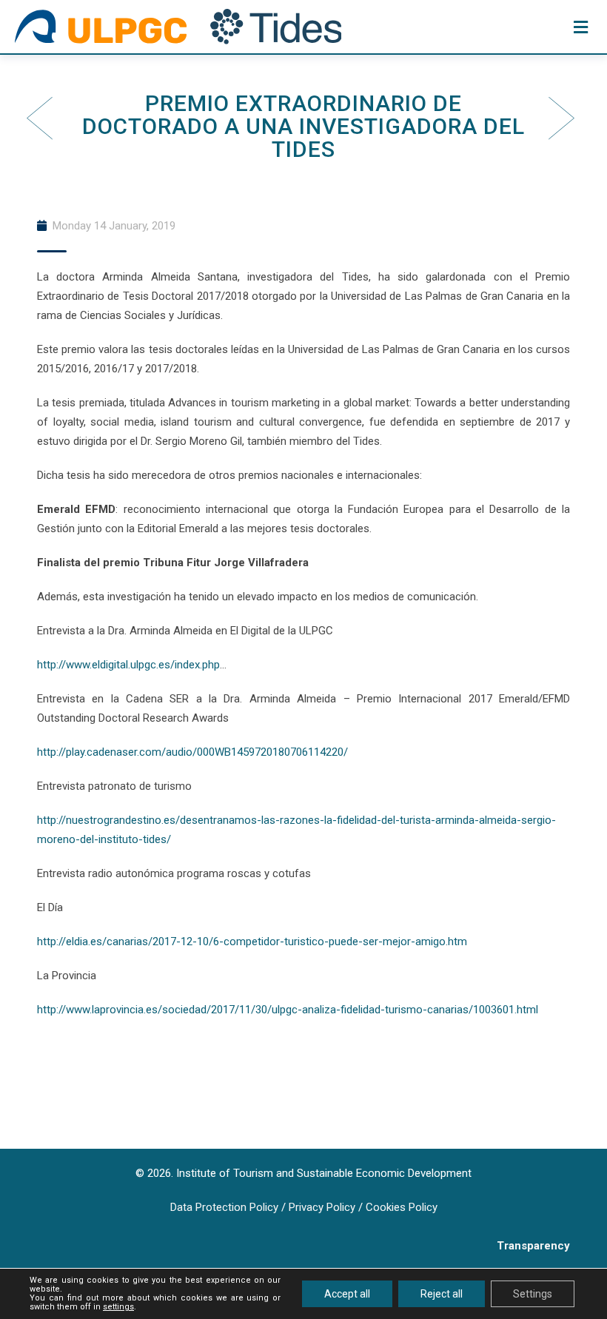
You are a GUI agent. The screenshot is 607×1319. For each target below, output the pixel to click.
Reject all (441, 1294)
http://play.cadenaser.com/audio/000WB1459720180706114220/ (192, 752)
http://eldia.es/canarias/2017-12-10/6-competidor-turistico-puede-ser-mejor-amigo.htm (252, 941)
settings (118, 1307)
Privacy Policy (322, 1207)
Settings (532, 1294)
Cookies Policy (401, 1207)
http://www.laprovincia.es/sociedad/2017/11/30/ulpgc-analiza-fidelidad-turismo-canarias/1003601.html (287, 1009)
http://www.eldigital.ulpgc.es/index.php (128, 664)
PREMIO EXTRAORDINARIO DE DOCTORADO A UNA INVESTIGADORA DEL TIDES (303, 126)
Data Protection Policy (224, 1207)
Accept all (347, 1294)
